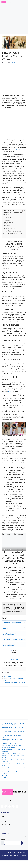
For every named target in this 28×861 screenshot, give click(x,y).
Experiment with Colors (9, 228)
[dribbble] (13, 806)
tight (9, 391)
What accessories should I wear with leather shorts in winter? (11, 645)
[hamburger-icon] (19, 2)
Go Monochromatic (8, 223)
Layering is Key (7, 215)
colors (8, 402)
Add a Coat (7, 219)
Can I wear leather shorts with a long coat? (13, 639)
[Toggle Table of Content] (23, 211)
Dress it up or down (8, 225)
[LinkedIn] (9, 806)
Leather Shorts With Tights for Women (14, 682)
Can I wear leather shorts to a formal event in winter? (13, 627)
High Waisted (7, 676)
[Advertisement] (14, 20)
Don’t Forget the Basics (9, 230)
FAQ (4, 236)
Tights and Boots (8, 217)
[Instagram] (15, 669)
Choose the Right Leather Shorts (11, 226)
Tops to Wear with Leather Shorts (11, 753)
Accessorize (7, 220)
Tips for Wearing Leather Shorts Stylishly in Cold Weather (13, 213)
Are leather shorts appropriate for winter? (12, 622)
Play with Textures (8, 222)
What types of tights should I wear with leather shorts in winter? (12, 634)
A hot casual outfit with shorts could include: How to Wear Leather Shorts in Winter (12, 233)
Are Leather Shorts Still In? (9, 743)
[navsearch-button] (25, 2)
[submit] (22, 843)
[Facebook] (13, 669)
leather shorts (17, 149)
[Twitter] (5, 806)
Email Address (5, 839)
